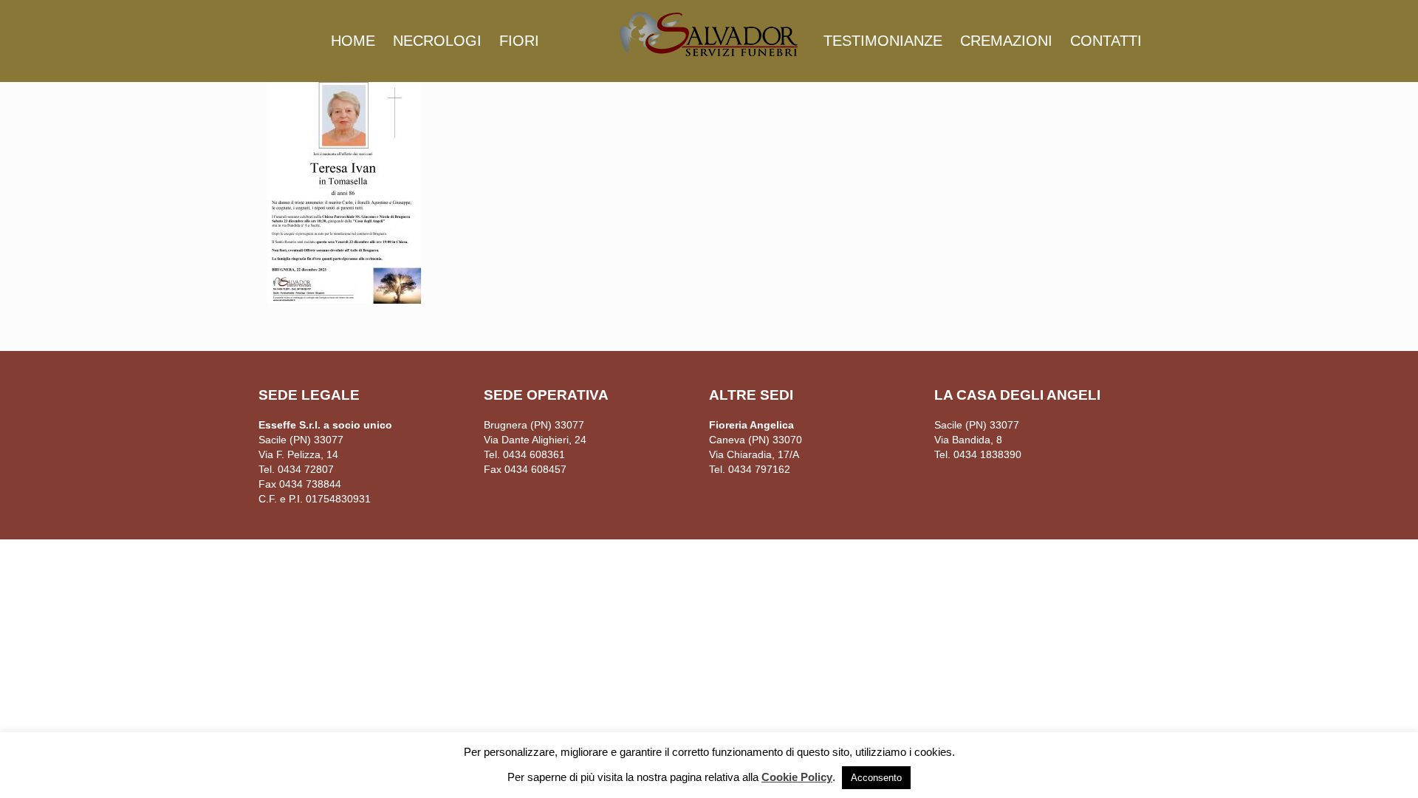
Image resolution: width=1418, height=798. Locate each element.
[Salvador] (709, 33)
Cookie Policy (796, 777)
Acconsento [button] (876, 777)
